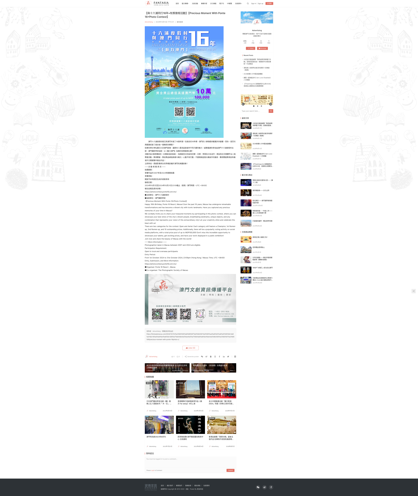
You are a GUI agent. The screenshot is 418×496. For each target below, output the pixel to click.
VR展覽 (229, 3)
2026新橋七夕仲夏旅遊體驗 (253, 74)
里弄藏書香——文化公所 (261, 190)
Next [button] (270, 104)
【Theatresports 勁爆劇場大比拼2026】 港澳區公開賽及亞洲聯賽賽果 (262, 166)
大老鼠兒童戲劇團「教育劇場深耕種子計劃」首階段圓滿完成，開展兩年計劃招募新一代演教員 (257, 61)
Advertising (149, 22)
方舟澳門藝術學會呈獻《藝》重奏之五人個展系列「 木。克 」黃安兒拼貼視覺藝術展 (159, 402)
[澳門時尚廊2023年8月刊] (159, 425)
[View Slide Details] (257, 99)
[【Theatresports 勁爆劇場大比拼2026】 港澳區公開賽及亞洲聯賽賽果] (246, 166)
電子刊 (221, 3)
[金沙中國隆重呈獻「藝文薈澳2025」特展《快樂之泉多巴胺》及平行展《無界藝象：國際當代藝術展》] (221, 389)
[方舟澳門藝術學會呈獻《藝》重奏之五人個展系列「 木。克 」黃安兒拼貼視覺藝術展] (159, 389)
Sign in (253, 3)
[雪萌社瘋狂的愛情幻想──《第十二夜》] (246, 182)
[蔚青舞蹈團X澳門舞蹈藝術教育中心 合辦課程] (190, 425)
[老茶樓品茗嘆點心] (246, 249)
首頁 (177, 3)
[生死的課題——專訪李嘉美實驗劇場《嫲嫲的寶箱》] (246, 259)
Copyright (170, 489)
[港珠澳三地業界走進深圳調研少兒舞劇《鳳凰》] (246, 135)
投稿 (270, 3)
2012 (178, 489)
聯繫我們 (179, 485)
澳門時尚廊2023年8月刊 (156, 437)
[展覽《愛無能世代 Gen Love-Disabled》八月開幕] (246, 156)
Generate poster (193, 356)
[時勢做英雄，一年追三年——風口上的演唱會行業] (246, 213)
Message (263, 48)
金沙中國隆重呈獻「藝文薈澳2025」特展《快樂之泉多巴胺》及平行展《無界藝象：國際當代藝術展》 (221, 402)
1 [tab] (253, 106)
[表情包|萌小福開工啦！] (246, 239)
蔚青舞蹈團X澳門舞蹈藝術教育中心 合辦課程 (190, 438)
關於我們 (170, 485)
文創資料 (238, 3)
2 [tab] (257, 106)
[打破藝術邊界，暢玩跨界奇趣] (246, 223)
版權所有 (164, 489)
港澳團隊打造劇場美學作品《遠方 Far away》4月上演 (190, 402)
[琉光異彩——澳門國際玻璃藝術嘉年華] (246, 202)
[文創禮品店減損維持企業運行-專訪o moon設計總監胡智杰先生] (246, 280)
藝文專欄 (185, 3)
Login (152, 470)
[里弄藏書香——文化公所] (246, 192)
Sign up (260, 3)
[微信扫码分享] (202, 357)
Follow (251, 48)
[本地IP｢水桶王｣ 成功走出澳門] (246, 270)
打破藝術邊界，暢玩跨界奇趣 (262, 221)
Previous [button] (243, 104)
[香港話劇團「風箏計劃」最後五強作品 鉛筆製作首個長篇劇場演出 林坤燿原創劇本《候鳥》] (221, 425)
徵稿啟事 (188, 485)
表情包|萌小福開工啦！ (260, 237)
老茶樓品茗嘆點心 (259, 247)
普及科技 (200, 489)
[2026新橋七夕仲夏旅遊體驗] (246, 146)
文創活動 (195, 3)
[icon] (258, 487)
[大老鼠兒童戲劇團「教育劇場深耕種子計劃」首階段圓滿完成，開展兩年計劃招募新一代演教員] (246, 125)
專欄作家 (204, 3)
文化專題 (213, 3)
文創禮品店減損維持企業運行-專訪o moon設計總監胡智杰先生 (263, 280)
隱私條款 (197, 485)
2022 (182, 489)
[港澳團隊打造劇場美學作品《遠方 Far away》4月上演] (190, 389)
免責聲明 (206, 485)
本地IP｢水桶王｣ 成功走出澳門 (263, 268)
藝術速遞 (180, 22)
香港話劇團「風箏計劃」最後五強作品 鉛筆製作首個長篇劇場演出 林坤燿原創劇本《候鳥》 (221, 438)
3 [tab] (261, 106)
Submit (230, 470)
